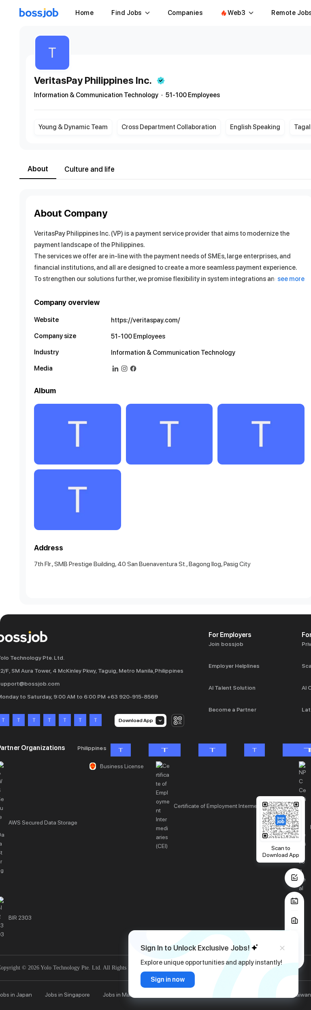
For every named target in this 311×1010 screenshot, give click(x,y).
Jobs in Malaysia (124, 994)
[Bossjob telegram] (95, 720)
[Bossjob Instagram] (34, 720)
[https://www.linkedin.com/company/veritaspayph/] (115, 368)
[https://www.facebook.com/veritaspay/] (133, 368)
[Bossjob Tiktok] (80, 720)
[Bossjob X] (65, 720)
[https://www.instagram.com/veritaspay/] (124, 368)
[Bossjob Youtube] (49, 720)
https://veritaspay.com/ (145, 320)
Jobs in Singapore (67, 994)
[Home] (38, 13)
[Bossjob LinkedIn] (19, 720)
